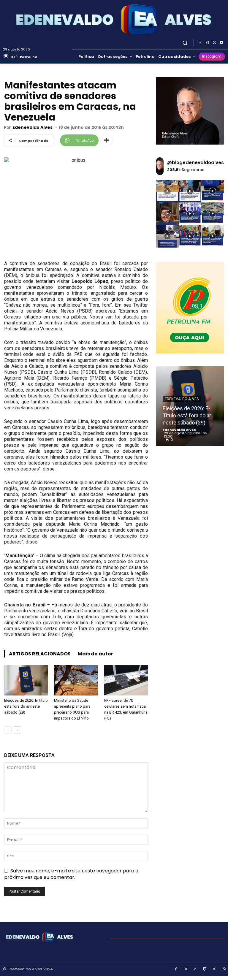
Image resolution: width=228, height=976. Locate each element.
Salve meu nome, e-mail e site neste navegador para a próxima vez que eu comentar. (71, 874)
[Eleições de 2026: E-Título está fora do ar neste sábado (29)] (26, 680)
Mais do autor (95, 653)
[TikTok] (195, 969)
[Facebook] (200, 42)
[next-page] (17, 730)
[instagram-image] (167, 191)
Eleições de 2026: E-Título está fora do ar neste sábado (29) (26, 706)
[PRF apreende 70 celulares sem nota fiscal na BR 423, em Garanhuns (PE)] (126, 680)
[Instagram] (207, 42)
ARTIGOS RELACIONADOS (40, 653)
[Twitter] (214, 42)
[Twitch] (205, 969)
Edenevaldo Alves (32, 127)
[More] (106, 140)
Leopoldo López (90, 281)
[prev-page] (8, 730)
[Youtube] (221, 42)
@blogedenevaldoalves (195, 162)
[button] (185, 42)
